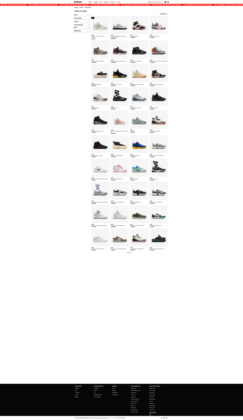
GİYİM (101, 2)
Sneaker (81, 7)
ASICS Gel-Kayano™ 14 (135, 399)
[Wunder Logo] (78, 2)
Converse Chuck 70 (134, 401)
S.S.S (95, 392)
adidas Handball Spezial (135, 390)
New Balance (151, 410)
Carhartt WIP (151, 392)
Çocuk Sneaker (152, 394)
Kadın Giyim (151, 403)
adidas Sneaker (152, 388)
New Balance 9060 (134, 412)
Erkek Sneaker (152, 399)
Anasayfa (76, 7)
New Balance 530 (134, 410)
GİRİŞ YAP (114, 390)
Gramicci (151, 401)
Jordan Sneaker (88, 7)
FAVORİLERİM (114, 394)
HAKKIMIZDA (96, 388)
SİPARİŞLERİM (115, 392)
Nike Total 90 (133, 407)
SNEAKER (96, 2)
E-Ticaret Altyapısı (113, 418)
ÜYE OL (113, 388)
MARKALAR (112, 2)
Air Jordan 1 (133, 394)
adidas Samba (133, 392)
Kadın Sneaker (152, 405)
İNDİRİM (118, 2)
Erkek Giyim (151, 397)
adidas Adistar (134, 388)
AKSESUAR (106, 2)
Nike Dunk (133, 405)
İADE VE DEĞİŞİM (97, 397)
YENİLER (90, 2)
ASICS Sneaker (152, 390)
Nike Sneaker (152, 407)
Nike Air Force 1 (134, 403)
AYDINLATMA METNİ (98, 394)
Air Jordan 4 (133, 397)
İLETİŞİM (95, 390)
